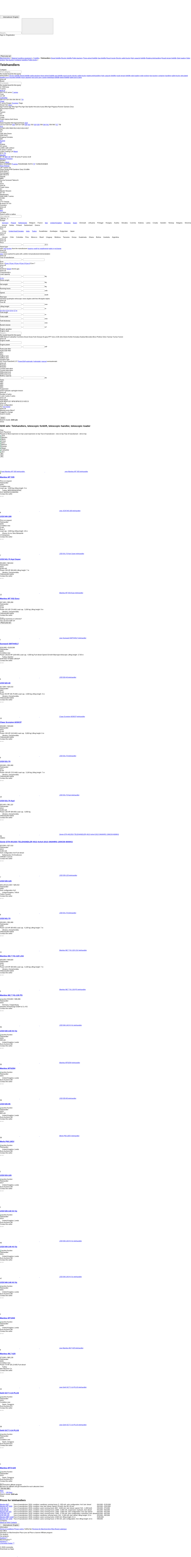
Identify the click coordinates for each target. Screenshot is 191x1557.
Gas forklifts (102, 58)
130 (7, 1492)
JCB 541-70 (5, 918)
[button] (95, 45)
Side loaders (181, 58)
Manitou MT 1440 (6, 1519)
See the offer (5, 1488)
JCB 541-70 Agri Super (10, 559)
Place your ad (6, 623)
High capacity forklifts (138, 58)
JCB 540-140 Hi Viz (8, 1031)
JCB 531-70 (5, 761)
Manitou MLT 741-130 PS (11, 995)
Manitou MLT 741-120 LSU (12, 956)
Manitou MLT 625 (8, 1354)
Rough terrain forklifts (168, 58)
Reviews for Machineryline (41, 1529)
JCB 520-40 (5, 683)
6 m (1, 310)
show (3, 418)
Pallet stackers (77, 58)
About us (3, 1522)
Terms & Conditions (7, 1529)
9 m (4, 310)
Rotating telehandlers (153, 58)
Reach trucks (111, 58)
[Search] (37, 26)
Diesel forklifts (56, 58)
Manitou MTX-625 (8, 1468)
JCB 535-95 (5, 1104)
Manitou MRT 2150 (7, 1517)
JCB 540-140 (4, 1513)
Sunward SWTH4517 (9, 644)
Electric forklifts (66, 58)
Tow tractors (9, 60)
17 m (15, 310)
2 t (1, 278)
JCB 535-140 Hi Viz (8, 1211)
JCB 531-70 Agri (7, 801)
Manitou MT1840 (7, 1318)
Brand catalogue (61, 1529)
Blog (53, 1529)
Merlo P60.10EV (7, 1141)
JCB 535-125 (6, 881)
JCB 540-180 (6, 516)
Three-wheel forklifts (90, 58)
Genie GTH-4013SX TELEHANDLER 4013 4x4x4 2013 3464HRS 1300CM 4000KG (36, 842)
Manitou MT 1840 (6, 1506)
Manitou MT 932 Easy (9, 598)
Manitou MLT (4, 1504)
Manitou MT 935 (7, 477)
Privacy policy (19, 1529)
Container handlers (21, 60)
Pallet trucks (32, 60)
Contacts (13, 1522)
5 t (3, 278)
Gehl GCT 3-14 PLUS (9, 1393)
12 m (7, 310)
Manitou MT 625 (5, 1512)
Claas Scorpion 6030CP (11, 722)
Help (8, 1522)
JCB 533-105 (6, 1175)
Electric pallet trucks (123, 58)
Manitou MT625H (7, 1068)
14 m (11, 310)
